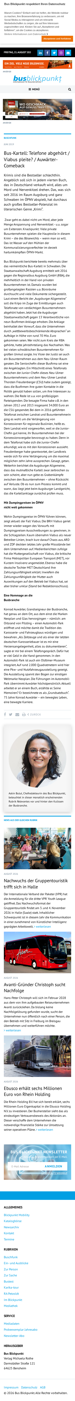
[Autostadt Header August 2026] (37, 64)
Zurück (35, 714)
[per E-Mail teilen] (17, 714)
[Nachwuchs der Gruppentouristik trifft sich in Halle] (37, 848)
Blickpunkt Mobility (16, 1215)
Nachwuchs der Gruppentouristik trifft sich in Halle (36, 884)
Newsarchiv (11, 1227)
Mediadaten (11, 1323)
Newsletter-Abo (14, 1336)
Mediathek (11, 1306)
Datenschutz (29, 1387)
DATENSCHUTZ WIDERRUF (54, 1173)
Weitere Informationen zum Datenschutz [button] (25, 34)
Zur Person (11, 1269)
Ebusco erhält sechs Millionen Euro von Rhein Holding (33, 1091)
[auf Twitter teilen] (10, 714)
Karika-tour (11, 1287)
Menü (35, 89)
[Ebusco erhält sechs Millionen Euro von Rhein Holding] (37, 1056)
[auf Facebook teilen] (5, 714)
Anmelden (53, 1166)
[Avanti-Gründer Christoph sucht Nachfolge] (37, 952)
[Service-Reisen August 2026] (37, 109)
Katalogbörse (13, 1221)
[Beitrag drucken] (24, 714)
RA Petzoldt (11, 1294)
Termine (9, 1239)
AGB (42, 1387)
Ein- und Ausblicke (16, 1263)
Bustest (8, 1281)
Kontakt (9, 1233)
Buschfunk (11, 1257)
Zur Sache (10, 1275)
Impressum (11, 1387)
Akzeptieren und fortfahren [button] (57, 38)
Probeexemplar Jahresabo (21, 1329)
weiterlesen (43, 926)
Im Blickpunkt (13, 1300)
